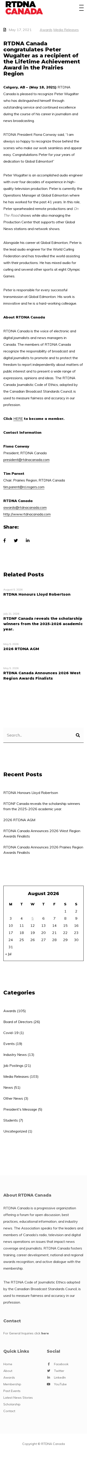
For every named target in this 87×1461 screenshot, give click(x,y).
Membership (12, 1384)
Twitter (59, 1371)
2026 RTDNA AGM (19, 820)
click (41, 1333)
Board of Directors (18, 1021)
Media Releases (66, 29)
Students (10, 1120)
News (8, 1087)
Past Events (12, 1391)
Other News (13, 1098)
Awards (46, 29)
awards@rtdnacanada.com (25, 507)
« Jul (8, 954)
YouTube (60, 1384)
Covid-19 (11, 1032)
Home (7, 1364)
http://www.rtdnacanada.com (27, 514)
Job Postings (13, 1065)
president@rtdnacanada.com (26, 459)
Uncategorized (15, 1131)
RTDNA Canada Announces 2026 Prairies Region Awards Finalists (43, 850)
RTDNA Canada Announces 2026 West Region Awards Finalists (41, 833)
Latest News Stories (18, 1398)
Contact (9, 1411)
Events (9, 1043)
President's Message (20, 1109)
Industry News (15, 1054)
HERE (18, 418)
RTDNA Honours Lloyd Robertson (30, 792)
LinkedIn (60, 1377)
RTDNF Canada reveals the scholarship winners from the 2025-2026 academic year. (41, 806)
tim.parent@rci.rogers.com (23, 487)
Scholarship (12, 1404)
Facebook (61, 1364)
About (7, 1371)
